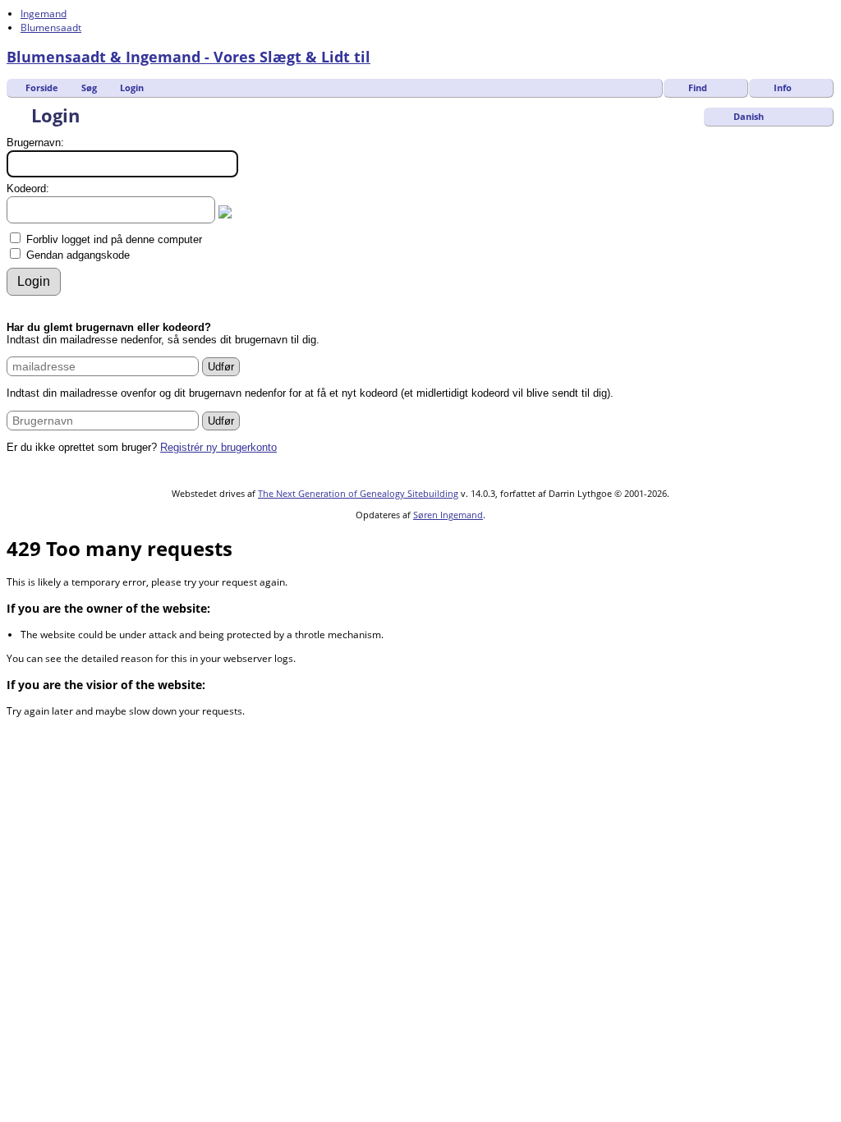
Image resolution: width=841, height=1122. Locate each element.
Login (132, 87)
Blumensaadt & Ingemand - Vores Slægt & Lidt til (188, 57)
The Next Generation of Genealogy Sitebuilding (358, 493)
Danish (747, 116)
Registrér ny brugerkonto (218, 447)
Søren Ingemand (448, 514)
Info (783, 87)
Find (697, 87)
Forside (41, 87)
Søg (89, 87)
